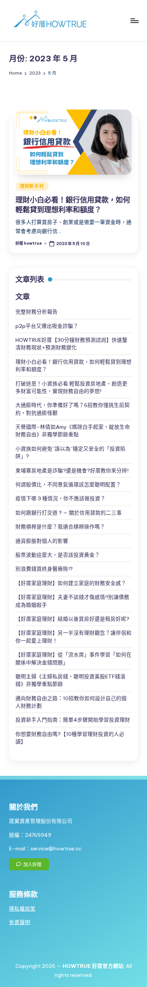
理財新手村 (32, 186)
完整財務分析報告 (36, 311)
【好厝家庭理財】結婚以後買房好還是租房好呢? (72, 618)
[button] (29, 864)
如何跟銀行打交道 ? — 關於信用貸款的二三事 (68, 512)
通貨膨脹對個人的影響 (41, 541)
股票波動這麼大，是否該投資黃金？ (57, 554)
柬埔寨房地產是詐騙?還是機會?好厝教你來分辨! (72, 470)
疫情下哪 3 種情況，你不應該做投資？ (60, 498)
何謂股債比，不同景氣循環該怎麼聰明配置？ (68, 484)
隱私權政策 (22, 908)
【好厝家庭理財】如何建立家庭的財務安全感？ (70, 583)
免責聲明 (19, 922)
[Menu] (134, 20)
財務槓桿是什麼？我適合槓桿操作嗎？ (60, 526)
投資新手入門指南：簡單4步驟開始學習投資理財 (72, 719)
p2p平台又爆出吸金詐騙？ (46, 326)
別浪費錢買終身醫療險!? (44, 568)
